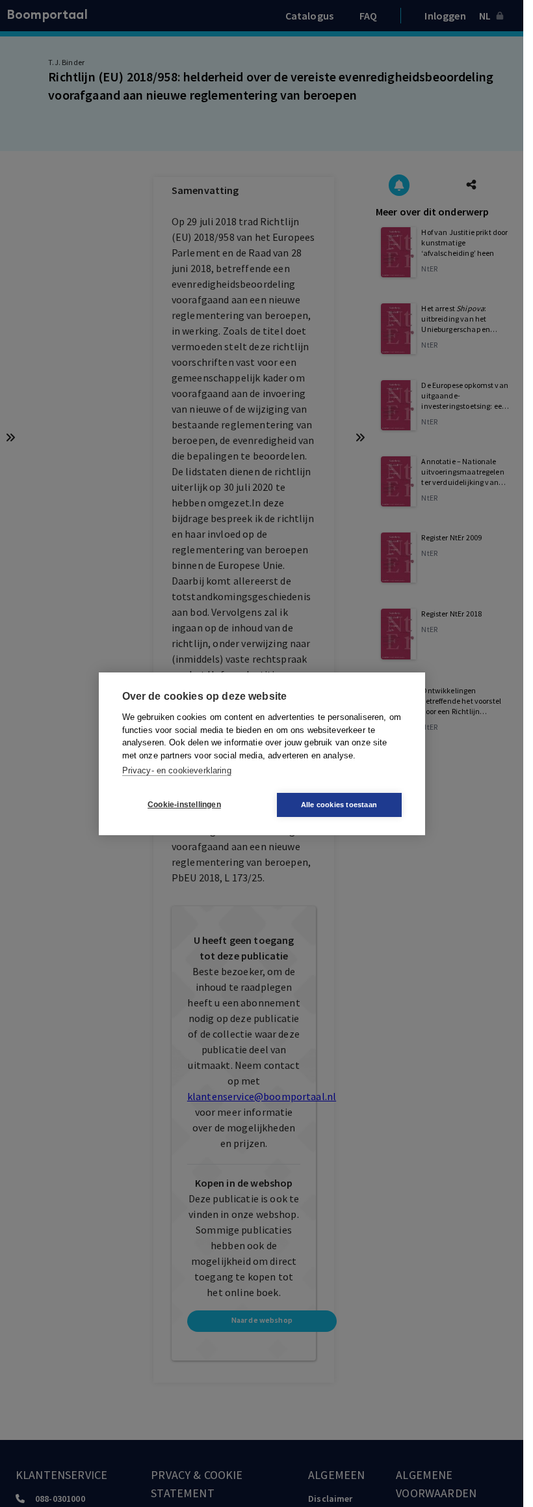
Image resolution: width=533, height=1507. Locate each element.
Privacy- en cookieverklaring (176, 770)
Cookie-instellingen (184, 804)
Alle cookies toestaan (339, 805)
